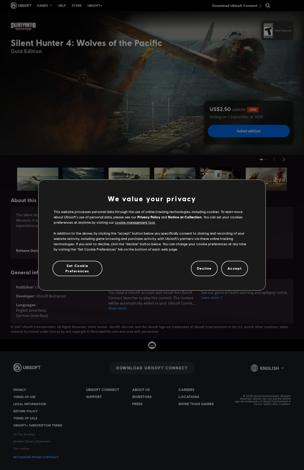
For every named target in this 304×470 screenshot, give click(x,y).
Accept (234, 268)
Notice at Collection (185, 217)
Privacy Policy (148, 217)
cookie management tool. (135, 222)
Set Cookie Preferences (77, 268)
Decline (204, 268)
